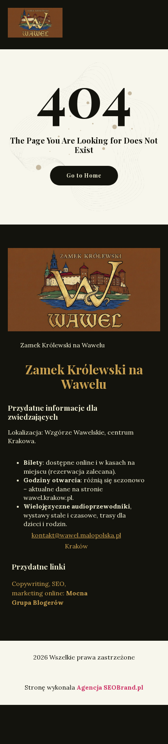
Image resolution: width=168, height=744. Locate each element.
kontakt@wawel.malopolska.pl (76, 535)
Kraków (76, 546)
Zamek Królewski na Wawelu (84, 376)
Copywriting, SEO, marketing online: (50, 593)
